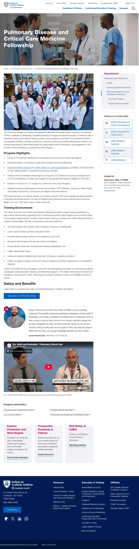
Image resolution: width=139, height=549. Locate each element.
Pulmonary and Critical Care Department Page (69, 415)
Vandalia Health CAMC (109, 3)
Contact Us (12, 510)
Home (6, 69)
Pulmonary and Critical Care (22, 69)
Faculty (109, 83)
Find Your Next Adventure (17, 458)
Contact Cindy (109, 191)
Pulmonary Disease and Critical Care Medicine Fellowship (118, 93)
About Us (49, 3)
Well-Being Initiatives (77, 445)
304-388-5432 (10, 503)
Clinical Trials (92, 3)
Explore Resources (46, 455)
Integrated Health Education (19, 168)
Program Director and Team (61, 410)
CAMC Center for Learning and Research (52, 168)
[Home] (14, 5)
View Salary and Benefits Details (22, 296)
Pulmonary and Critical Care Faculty (18, 410)
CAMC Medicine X (118, 160)
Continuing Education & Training (101, 8)
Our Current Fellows (12, 415)
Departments (111, 74)
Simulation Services (77, 3)
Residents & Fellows (72, 8)
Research (123, 8)
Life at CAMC (61, 3)
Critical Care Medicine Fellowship (119, 88)
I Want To (128, 3)
